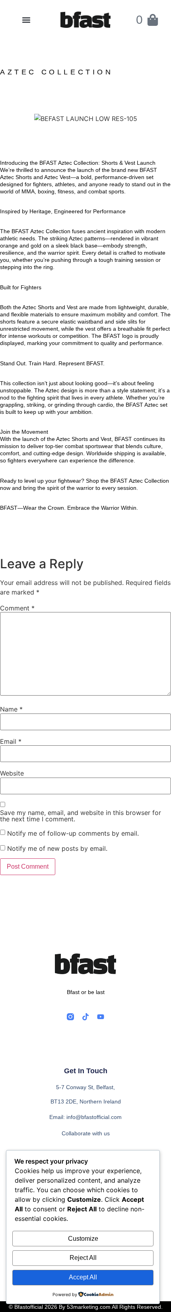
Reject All (83, 1257)
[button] (26, 19)
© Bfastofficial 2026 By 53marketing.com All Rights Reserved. (86, 1307)
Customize (83, 1238)
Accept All (83, 1277)
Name (11, 709)
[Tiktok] (85, 1016)
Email (10, 741)
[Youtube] (100, 1016)
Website (12, 773)
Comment (17, 608)
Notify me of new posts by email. (57, 848)
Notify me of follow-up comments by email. (73, 833)
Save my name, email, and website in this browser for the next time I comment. (80, 815)
